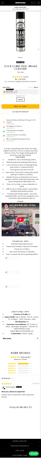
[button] (18, 77)
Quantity (20, 96)
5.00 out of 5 (25, 357)
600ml (20, 100)
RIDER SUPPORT (20, 441)
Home (20, 57)
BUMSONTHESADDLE (20, 446)
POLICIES (20, 450)
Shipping (18, 81)
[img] (6, 384)
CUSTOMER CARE (20, 455)
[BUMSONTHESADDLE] (20, 2)
